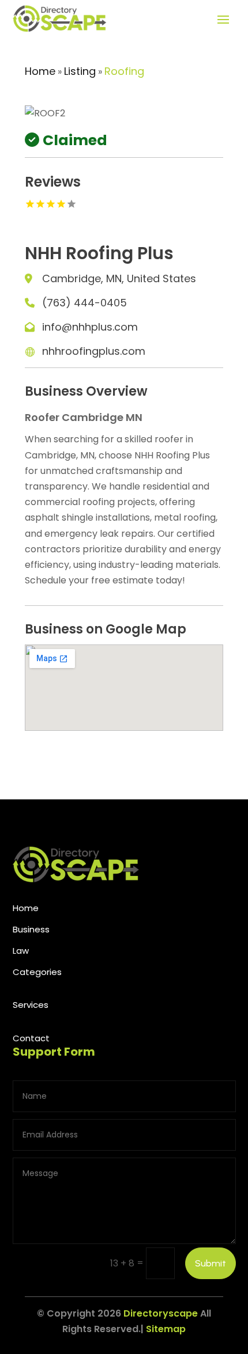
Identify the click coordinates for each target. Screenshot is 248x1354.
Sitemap (166, 1329)
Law (21, 951)
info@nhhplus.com (90, 327)
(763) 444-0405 (84, 302)
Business (31, 929)
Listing (80, 71)
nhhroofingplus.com (93, 351)
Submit (210, 1263)
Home (40, 71)
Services (30, 1005)
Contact (31, 1038)
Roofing (124, 71)
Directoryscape (160, 1313)
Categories (37, 972)
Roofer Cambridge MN (83, 417)
